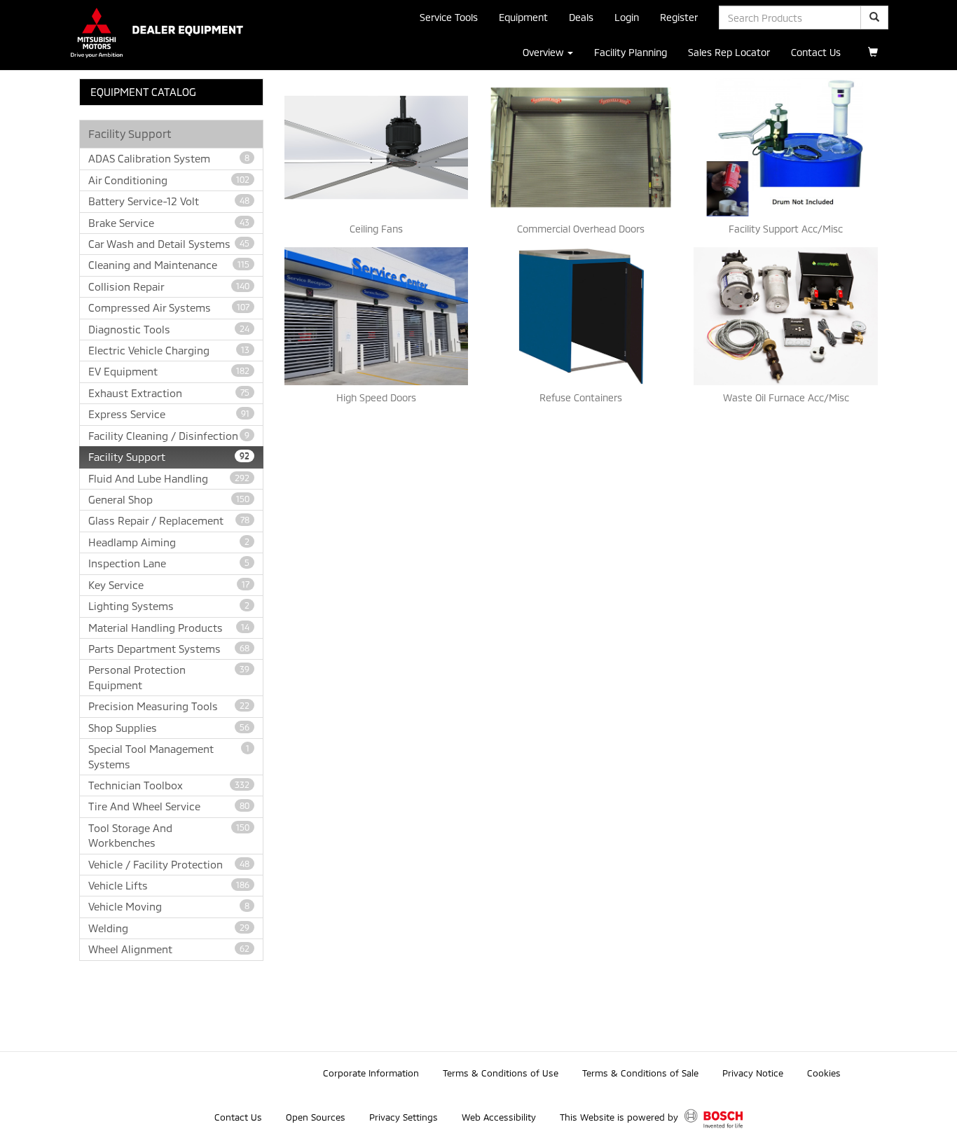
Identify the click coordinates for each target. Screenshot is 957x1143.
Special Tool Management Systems (168, 756)
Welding (168, 928)
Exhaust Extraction (168, 393)
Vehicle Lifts (168, 885)
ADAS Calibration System (168, 158)
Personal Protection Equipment (168, 677)
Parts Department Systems (168, 648)
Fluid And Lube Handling (168, 478)
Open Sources (315, 1117)
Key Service (168, 585)
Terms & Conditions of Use (500, 1073)
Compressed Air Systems (168, 307)
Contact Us (816, 52)
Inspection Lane (168, 563)
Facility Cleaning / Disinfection (168, 435)
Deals (581, 17)
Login (626, 17)
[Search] (874, 17)
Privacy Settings (403, 1117)
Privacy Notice (752, 1073)
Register (679, 17)
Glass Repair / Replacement (168, 520)
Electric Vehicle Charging (168, 350)
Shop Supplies (168, 727)
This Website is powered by (620, 1117)
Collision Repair (168, 286)
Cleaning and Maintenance (168, 264)
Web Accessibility (499, 1117)
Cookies (824, 1073)
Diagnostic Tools (168, 329)
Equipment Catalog (143, 91)
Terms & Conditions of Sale (640, 1073)
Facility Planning (630, 52)
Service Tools (449, 17)
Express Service (168, 414)
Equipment (523, 17)
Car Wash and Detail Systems (168, 243)
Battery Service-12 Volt (168, 201)
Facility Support (168, 456)
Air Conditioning (168, 180)
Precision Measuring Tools (168, 706)
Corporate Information (371, 1073)
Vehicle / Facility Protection (168, 864)
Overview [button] (544, 52)
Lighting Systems (168, 606)
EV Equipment (168, 371)
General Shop (168, 499)
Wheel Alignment (168, 949)
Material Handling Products (168, 627)
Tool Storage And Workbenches (168, 835)
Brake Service (168, 222)
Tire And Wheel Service (168, 806)
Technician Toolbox (168, 785)
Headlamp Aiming (168, 542)
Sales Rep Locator (729, 52)
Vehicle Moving (168, 906)
